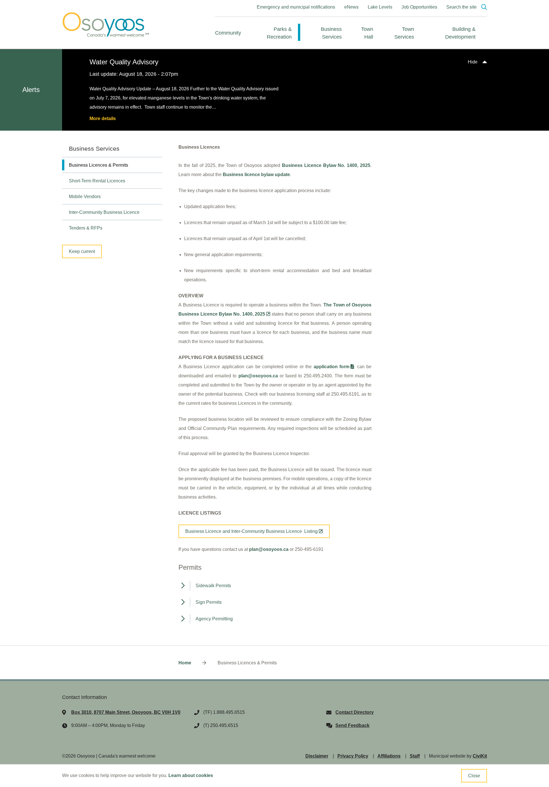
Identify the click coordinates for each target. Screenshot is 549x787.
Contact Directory (354, 712)
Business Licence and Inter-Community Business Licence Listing (251, 531)
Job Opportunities (419, 7)
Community (228, 33)
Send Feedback (352, 725)
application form (331, 366)
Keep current (82, 251)
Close (474, 775)
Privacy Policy (352, 756)
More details (102, 118)
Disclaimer (316, 756)
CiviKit (480, 756)
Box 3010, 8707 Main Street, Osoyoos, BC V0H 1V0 (125, 712)
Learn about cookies (190, 775)
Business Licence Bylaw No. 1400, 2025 (326, 165)
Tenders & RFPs (85, 228)
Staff (415, 756)
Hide (473, 61)
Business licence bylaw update (256, 174)
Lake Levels (380, 7)
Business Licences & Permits (98, 165)
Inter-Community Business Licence (104, 212)
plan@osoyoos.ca (269, 549)
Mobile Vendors (85, 196)
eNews (351, 7)
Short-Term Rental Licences (97, 180)
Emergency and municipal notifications (296, 7)
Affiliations (389, 756)
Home (184, 662)
